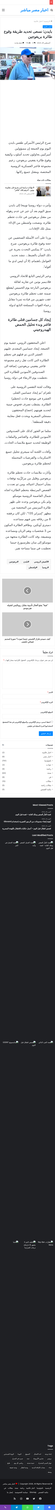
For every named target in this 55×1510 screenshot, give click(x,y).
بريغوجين (13, 561)
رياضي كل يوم (18, 1463)
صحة (49, 773)
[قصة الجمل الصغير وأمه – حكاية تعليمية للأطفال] (27, 940)
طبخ (8, 1463)
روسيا (44, 567)
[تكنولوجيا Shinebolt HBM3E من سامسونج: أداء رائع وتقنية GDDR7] (10, 1140)
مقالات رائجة (46, 785)
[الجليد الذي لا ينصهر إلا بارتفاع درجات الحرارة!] (27, 1340)
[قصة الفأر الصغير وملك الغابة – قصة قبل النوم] (45, 940)
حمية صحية (30, 1463)
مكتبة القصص (46, 789)
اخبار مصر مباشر (9, 1484)
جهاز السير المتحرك (45, 1463)
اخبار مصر (47, 757)
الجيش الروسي (40, 561)
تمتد (28, 1459)
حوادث (48, 765)
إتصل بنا (10, 1492)
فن (50, 777)
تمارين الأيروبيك (38, 1459)
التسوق (27, 1454)
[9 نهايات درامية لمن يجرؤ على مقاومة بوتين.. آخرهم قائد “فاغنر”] (43, 191)
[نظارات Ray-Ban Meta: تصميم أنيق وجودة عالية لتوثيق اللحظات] (45, 1340)
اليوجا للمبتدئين (9, 1454)
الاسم (50, 692)
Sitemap (33, 1492)
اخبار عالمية (38, 21)
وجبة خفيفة (13, 1468)
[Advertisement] (27, 111)
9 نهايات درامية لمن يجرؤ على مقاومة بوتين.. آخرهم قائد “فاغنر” (19, 189)
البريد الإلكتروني (46, 702)
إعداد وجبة (48, 1454)
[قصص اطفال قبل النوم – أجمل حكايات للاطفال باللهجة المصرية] (27, 1140)
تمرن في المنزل (17, 1459)
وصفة (50, 1472)
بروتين (49, 1459)
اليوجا (19, 1454)
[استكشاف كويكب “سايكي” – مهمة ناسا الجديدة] (10, 1340)
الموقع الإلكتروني (46, 712)
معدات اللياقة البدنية (38, 1468)
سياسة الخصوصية (21, 1492)
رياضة (49, 769)
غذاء (50, 1468)
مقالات (48, 781)
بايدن (25, 561)
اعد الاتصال (37, 1454)
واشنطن (32, 567)
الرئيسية (47, 21)
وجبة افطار (24, 1468)
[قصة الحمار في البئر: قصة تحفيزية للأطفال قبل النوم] (10, 940)
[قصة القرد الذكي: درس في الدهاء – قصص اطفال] (45, 1140)
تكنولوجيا (47, 761)
